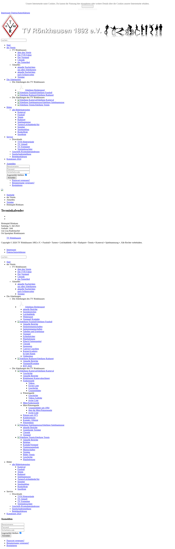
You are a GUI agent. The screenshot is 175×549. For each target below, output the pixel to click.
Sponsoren (27, 346)
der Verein (11, 47)
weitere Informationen (87, 9)
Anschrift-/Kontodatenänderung (26, 151)
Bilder (9, 107)
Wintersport (28, 317)
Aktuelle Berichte (30, 324)
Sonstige (21, 127)
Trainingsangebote (31, 447)
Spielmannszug (24, 122)
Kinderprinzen (29, 417)
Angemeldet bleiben (15, 175)
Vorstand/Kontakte (31, 363)
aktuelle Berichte (30, 309)
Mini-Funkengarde (31, 403)
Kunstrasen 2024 (14, 159)
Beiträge (26, 442)
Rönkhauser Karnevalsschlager (36, 378)
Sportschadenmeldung (21, 154)
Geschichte (28, 373)
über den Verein (24, 52)
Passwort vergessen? (21, 180)
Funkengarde (28, 381)
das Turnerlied (24, 62)
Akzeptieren (87, 6)
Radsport (21, 119)
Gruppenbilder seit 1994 (38, 408)
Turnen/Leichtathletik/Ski (28, 124)
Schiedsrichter (29, 336)
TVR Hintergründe (26, 142)
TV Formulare (24, 147)
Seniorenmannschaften (33, 326)
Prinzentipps (28, 422)
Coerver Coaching (31, 349)
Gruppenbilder (34, 390)
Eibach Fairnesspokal (32, 341)
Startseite (10, 195)
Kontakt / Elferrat (30, 420)
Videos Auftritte (35, 398)
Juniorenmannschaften (32, 329)
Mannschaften (29, 449)
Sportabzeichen (29, 312)
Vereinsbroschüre (25, 149)
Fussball (21, 115)
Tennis (20, 117)
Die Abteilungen (14, 79)
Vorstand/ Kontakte (31, 319)
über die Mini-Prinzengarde (40, 410)
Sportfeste (22, 134)
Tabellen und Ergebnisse (33, 331)
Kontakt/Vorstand (30, 445)
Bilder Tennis (29, 454)
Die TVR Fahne (25, 55)
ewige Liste (33, 400)
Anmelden (11, 163)
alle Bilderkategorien (21, 110)
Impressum (6, 13)
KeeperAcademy (30, 352)
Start (9, 45)
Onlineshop (28, 356)
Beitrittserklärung (19, 156)
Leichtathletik (29, 314)
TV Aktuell (22, 144)
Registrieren (17, 185)
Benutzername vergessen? (23, 183)
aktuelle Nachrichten (27, 68)
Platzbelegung (29, 339)
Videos (31, 383)
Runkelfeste (23, 132)
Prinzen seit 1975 (30, 415)
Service (10, 137)
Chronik (21, 60)
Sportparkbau (23, 129)
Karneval (21, 112)
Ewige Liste (33, 385)
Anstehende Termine (32, 430)
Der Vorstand (23, 57)
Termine (21, 77)
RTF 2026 (27, 366)
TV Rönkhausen (14, 238)
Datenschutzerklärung (20, 13)
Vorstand (27, 334)
